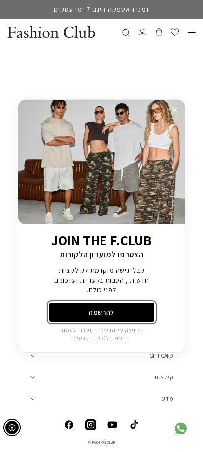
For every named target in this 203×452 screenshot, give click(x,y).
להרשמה (101, 312)
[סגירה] (174, 110)
